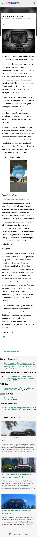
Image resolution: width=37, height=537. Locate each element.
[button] (3, 24)
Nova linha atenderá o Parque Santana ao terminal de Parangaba (19, 389)
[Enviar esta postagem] (3, 337)
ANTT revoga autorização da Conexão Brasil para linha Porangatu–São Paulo (20, 408)
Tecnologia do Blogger (19, 534)
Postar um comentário (11, 352)
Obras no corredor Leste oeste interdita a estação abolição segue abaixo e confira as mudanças (19, 378)
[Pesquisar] (34, 3)
